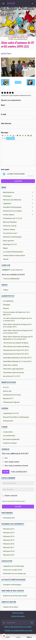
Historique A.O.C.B (10, 244)
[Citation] (17, 135)
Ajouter (18, 181)
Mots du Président (10, 222)
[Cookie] (4, 636)
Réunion (6, 308)
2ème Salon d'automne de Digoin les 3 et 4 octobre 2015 (17, 325)
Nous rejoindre (8, 241)
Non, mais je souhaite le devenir (16, 466)
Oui (6, 458)
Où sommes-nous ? (10, 233)
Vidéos (5, 290)
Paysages (6, 305)
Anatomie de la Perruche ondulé (15, 596)
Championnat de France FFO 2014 (16, 350)
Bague (5, 248)
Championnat (8, 421)
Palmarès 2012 (8, 529)
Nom (3, 105)
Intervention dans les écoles (13, 372)
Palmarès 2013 (8, 533)
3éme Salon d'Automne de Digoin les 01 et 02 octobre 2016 (18, 331)
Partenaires (7, 196)
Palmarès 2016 (8, 544)
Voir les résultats (19, 472)
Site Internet (6, 123)
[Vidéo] (31, 135)
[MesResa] (29, 637)
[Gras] (2, 135)
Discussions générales (11, 439)
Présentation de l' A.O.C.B (12, 218)
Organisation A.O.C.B (10, 413)
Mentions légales (18, 613)
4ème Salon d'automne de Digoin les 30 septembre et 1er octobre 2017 (18, 338)
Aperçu (11, 138)
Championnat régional (11, 402)
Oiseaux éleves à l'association (14, 255)
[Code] (2, 138)
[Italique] (5, 135)
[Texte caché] (25, 135)
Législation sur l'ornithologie (13, 566)
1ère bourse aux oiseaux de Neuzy (15, 343)
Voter (5, 472)
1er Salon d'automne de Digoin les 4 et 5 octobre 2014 (17, 319)
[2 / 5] (5, 93)
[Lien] (22, 135)
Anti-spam (5, 169)
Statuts (5, 259)
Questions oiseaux (10, 443)
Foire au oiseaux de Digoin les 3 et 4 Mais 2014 (16, 313)
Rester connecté (11, 496)
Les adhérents (8, 301)
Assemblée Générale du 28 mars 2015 (17, 358)
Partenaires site (9, 518)
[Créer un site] (7, 637)
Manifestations (8, 192)
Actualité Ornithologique (12, 207)
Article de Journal (9, 226)
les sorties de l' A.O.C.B (11, 376)
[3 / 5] (7, 93)
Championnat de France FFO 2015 (16, 354)
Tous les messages (11, 279)
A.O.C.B (5, 387)
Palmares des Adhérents (12, 200)
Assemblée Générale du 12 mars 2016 (17, 361)
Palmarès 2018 (8, 551)
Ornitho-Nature (8, 215)
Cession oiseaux (9, 229)
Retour (18, 82)
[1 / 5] (2, 93)
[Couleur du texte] (14, 135)
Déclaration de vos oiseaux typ (14, 573)
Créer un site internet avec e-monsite (18, 627)
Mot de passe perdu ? (19, 501)
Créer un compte (7, 501)
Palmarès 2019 (8, 555)
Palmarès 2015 (8, 540)
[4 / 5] (10, 93)
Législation (7, 203)
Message (4, 133)
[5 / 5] (13, 93)
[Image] (28, 135)
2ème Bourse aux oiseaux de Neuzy (16, 346)
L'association (8, 432)
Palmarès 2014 (8, 536)
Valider (18, 507)
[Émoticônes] (5, 138)
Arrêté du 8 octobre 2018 (12, 570)
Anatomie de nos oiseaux (12, 211)
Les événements (9, 436)
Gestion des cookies (18, 616)
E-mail (3, 114)
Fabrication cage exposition (13, 369)
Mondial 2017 (8, 398)
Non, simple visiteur (12, 462)
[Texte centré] (20, 135)
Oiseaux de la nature (10, 607)
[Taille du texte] (10, 135)
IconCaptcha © (30, 175)
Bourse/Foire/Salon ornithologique (16, 417)
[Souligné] (7, 135)
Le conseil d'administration (13, 252)
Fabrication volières (10, 365)
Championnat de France (12, 395)
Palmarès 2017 (8, 547)
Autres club (7, 391)
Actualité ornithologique (12, 585)
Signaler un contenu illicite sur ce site (18, 630)
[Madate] (18, 637)
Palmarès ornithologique (12, 237)
